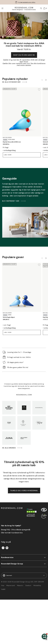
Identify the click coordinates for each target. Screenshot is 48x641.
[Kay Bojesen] (9, 407)
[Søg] (41, 8)
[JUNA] (9, 438)
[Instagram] (7, 548)
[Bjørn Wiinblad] (39, 423)
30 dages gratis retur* (27, 2)
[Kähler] (24, 407)
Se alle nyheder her (11, 82)
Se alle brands (9, 448)
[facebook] (3, 548)
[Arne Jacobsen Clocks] (24, 438)
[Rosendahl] (39, 407)
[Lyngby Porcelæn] (24, 423)
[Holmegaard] (9, 423)
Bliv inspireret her (10, 201)
